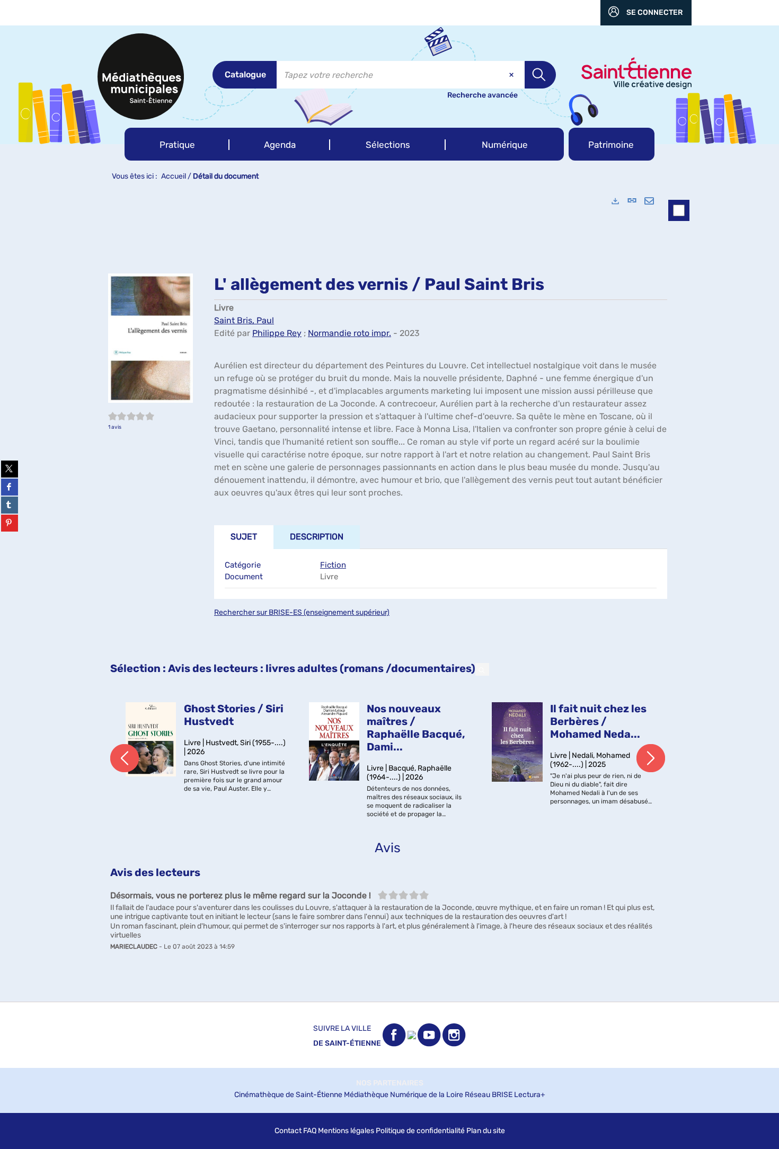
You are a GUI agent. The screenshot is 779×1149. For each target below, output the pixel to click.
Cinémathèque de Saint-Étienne (288, 1094)
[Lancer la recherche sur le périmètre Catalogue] (540, 75)
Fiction (333, 565)
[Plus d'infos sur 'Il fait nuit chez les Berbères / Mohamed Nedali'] (517, 742)
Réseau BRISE (488, 1094)
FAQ (309, 1130)
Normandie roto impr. (349, 333)
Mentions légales (346, 1130)
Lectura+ (529, 1094)
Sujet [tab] (244, 537)
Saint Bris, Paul (244, 320)
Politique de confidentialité (420, 1130)
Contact (288, 1130)
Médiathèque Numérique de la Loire (403, 1094)
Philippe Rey (277, 333)
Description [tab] (316, 537)
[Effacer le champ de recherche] (512, 75)
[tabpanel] (389, 594)
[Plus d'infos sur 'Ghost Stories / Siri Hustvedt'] (151, 739)
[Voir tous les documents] (482, 669)
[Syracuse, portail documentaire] (141, 76)
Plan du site (485, 1130)
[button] (177, 144)
